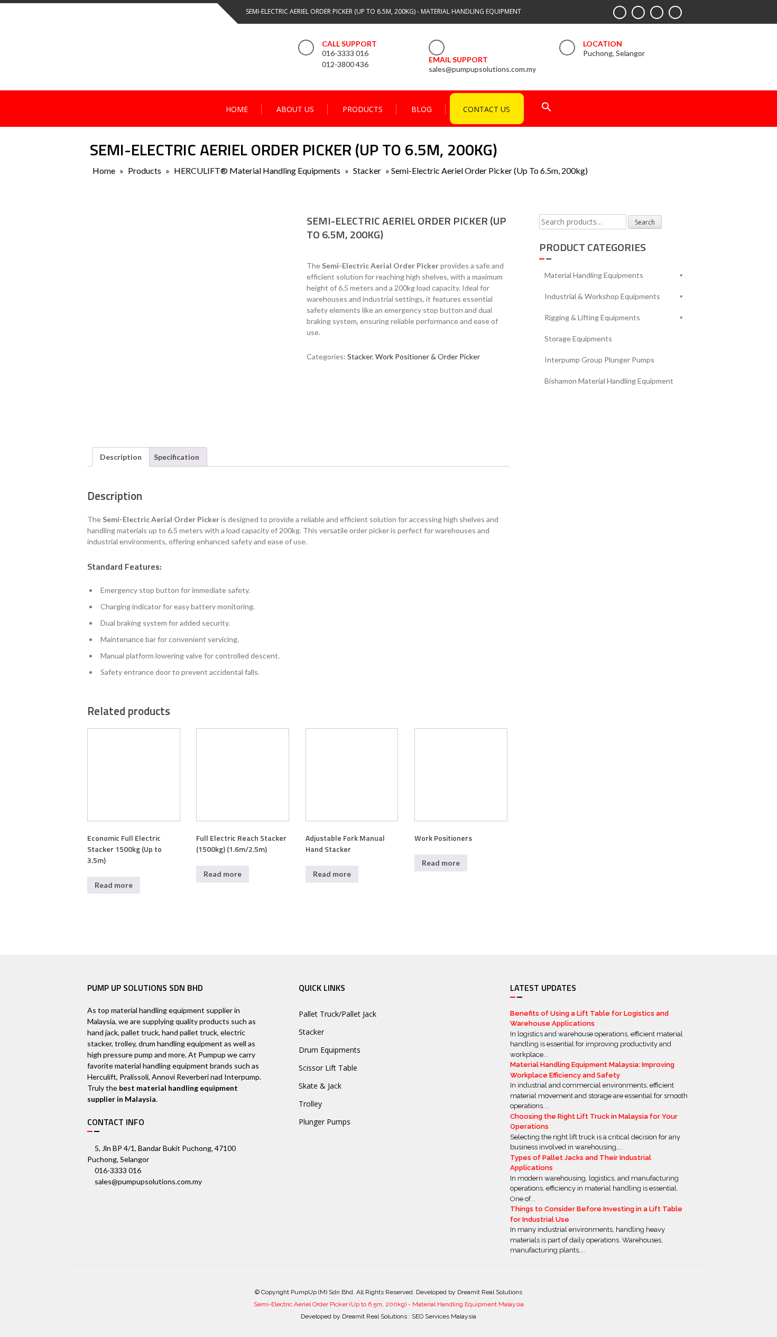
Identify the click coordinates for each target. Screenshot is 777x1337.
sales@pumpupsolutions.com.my (482, 68)
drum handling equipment (180, 1043)
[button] (546, 108)
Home (237, 109)
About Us (295, 109)
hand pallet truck (189, 1032)
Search (645, 222)
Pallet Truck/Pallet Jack (337, 1014)
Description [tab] (121, 456)
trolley (125, 1043)
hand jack (102, 1032)
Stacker (367, 170)
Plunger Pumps (324, 1122)
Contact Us (486, 109)
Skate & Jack (320, 1086)
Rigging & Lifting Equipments (592, 317)
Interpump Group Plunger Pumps (599, 359)
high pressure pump (120, 1054)
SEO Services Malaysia (444, 1316)
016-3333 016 (345, 53)
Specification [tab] (176, 456)
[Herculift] (338, 400)
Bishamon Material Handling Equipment (608, 380)
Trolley (310, 1104)
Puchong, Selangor (614, 53)
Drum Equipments (329, 1050)
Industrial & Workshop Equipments (602, 296)
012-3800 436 (345, 64)
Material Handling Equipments (593, 275)
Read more (114, 884)
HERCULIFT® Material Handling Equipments (257, 170)
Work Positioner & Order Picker (427, 356)
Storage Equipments (578, 338)
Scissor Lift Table (328, 1068)
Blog (421, 109)
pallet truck (140, 1032)
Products (363, 109)
